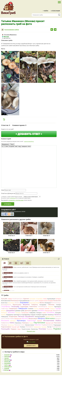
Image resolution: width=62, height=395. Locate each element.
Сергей (6, 358)
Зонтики (11, 312)
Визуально (5, 144)
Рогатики (42, 329)
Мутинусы (13, 320)
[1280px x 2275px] (10, 67)
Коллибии (50, 312)
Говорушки (22, 308)
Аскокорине (32, 298)
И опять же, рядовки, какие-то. (21, 273)
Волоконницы (56, 303)
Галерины (34, 304)
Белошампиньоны (24, 300)
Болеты (17, 303)
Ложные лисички (50, 316)
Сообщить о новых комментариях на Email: (11, 196)
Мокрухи (58, 318)
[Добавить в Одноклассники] (9, 214)
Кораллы (3, 314)
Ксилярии (39, 314)
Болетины (4, 302)
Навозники (31, 320)
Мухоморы (21, 320)
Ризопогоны (34, 329)
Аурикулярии (51, 298)
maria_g (6, 365)
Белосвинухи (15, 300)
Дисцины (3, 310)
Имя (2, 190)
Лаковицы (50, 314)
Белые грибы (34, 300)
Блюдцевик (50, 300)
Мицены (41, 318)
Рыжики (49, 329)
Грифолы (52, 308)
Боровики (24, 302)
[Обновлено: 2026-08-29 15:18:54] (58, 259)
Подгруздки (57, 325)
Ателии (45, 298)
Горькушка (41, 308)
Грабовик (47, 308)
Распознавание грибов (11, 29)
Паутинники (39, 322)
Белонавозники (6, 300)
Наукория (39, 320)
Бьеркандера (32, 302)
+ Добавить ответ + (29, 134)
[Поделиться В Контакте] (3, 214)
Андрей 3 (7, 354)
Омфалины (5, 323)
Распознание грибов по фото (16, 337)
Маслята (25, 318)
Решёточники (26, 329)
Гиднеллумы (24, 306)
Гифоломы (4, 308)
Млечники (50, 318)
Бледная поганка (43, 300)
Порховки (44, 327)
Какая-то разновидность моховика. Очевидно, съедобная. (28, 277)
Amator (6, 361)
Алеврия (10, 298)
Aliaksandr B (8, 366)
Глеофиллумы (13, 308)
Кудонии (44, 314)
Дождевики (10, 310)
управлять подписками (16, 200)
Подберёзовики (47, 325)
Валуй (37, 302)
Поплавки (29, 327)
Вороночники (17, 304)
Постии (49, 327)
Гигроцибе (15, 306)
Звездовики (57, 310)
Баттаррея (58, 298)
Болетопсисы (11, 302)
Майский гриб (17, 318)
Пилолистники (19, 325)
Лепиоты (57, 314)
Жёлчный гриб (48, 310)
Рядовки (57, 328)
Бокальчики (57, 300)
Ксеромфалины (25, 314)
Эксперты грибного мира (14, 352)
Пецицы (4, 325)
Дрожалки (28, 310)
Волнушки (48, 302)
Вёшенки (26, 304)
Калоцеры (18, 312)
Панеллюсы (18, 323)
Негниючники (48, 320)
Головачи (30, 308)
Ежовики (41, 310)
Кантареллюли (25, 312)
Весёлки (42, 303)
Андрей (6, 368)
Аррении (26, 299)
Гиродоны (50, 306)
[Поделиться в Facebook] (6, 214)
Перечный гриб (49, 323)
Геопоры (58, 304)
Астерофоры (39, 298)
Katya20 (6, 363)
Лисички (21, 316)
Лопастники (9, 318)
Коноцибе (58, 312)
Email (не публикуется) (8, 193)
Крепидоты (17, 314)
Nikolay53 (7, 359)
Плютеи (37, 325)
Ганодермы (42, 304)
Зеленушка (4, 312)
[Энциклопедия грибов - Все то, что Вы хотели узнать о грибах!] (8, 8)
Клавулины (32, 312)
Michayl (6, 370)
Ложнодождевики (40, 316)
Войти (46, 10)
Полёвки (22, 327)
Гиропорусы (57, 306)
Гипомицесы (42, 306)
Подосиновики (6, 327)
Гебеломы (51, 304)
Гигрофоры (5, 306)
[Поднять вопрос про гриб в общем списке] (4, 119)
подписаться (13, 198)
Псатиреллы (56, 327)
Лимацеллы (4, 316)
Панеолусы (25, 323)
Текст (12, 144)
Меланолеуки (33, 318)
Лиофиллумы (13, 316)
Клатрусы (39, 312)
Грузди (58, 308)
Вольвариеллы (6, 304)
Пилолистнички (29, 325)
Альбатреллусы (17, 299)
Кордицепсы (9, 314)
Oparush (6, 356)
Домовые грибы (19, 310)
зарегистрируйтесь (29, 141)
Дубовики (34, 310)
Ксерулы (33, 314)
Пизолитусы (11, 325)
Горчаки (36, 308)
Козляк (44, 312)
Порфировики (37, 327)
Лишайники (29, 316)
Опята (12, 323)
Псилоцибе (5, 329)
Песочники (57, 323)
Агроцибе (4, 299)
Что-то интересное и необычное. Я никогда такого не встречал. (29, 286)
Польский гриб (15, 327)
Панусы (31, 323)
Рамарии (13, 329)
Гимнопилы (33, 306)
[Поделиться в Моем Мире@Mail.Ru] (12, 214)
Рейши (19, 329)
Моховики (5, 320)
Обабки (58, 321)
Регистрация (56, 10)
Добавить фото (31, 345)
